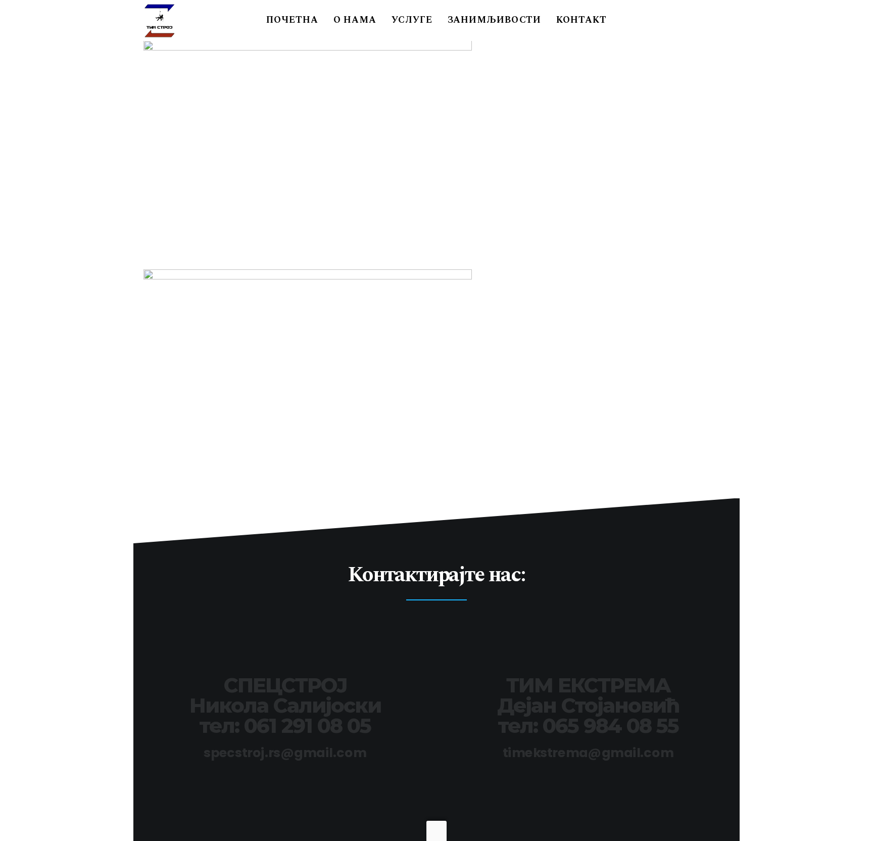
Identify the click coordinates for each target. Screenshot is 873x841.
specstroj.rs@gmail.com (285, 753)
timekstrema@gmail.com (588, 753)
